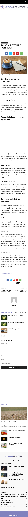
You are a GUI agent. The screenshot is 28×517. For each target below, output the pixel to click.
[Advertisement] (14, 25)
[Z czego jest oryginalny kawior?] (4, 432)
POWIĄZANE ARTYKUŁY (7, 312)
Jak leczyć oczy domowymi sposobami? (15, 444)
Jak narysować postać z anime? (17, 479)
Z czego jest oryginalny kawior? (17, 430)
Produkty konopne (5, 505)
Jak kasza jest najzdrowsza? (9, 421)
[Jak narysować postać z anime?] (4, 481)
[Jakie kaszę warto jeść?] (4, 439)
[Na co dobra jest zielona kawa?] (4, 324)
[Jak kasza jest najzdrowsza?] (14, 413)
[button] (26, 2)
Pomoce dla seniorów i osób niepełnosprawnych (13, 496)
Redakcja (5, 50)
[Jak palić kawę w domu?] (4, 330)
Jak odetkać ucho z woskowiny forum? (6, 291)
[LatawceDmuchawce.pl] (14, 7)
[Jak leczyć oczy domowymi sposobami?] (4, 445)
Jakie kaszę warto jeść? (15, 437)
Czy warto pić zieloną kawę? (15, 316)
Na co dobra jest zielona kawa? (16, 322)
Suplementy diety (5, 500)
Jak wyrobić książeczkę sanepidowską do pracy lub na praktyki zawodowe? (16, 474)
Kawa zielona (6, 42)
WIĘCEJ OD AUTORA (20, 312)
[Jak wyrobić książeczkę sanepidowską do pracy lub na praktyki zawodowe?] (4, 475)
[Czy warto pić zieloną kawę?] (4, 317)
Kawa (2, 42)
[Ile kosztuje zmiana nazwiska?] (4, 468)
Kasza (2, 490)
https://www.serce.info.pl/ (6, 273)
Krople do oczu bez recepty (8, 507)
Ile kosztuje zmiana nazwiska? (16, 466)
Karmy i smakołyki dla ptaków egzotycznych (12, 494)
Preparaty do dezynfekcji (7, 502)
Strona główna (3, 40)
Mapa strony (14, 513)
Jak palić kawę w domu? (14, 329)
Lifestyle (3, 492)
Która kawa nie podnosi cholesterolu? (21, 291)
